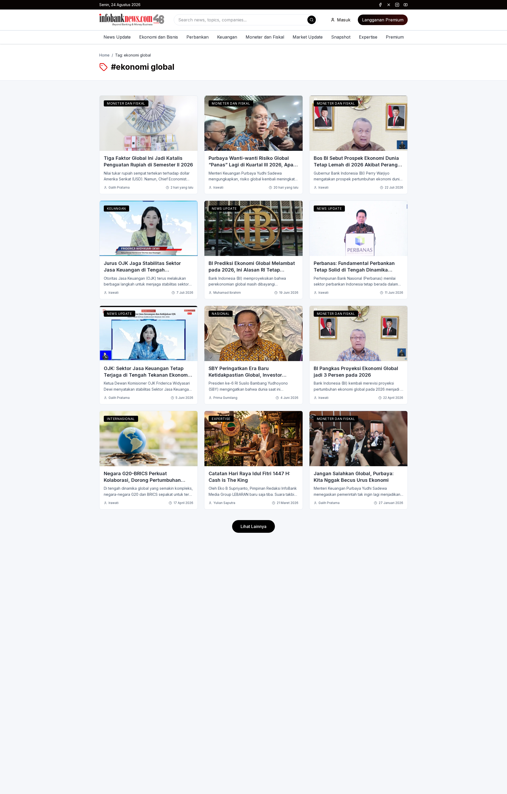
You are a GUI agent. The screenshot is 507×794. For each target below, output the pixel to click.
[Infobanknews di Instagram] (397, 5)
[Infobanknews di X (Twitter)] (389, 5)
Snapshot (340, 37)
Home (104, 55)
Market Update (308, 37)
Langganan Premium (382, 19)
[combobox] (246, 19)
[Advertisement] (25, 402)
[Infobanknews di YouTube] (405, 5)
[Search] (311, 20)
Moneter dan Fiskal (265, 37)
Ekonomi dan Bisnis (158, 37)
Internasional (121, 419)
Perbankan (197, 37)
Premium (395, 37)
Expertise (368, 37)
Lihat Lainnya (253, 526)
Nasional (220, 314)
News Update (117, 37)
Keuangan (227, 37)
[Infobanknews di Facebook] (380, 5)
